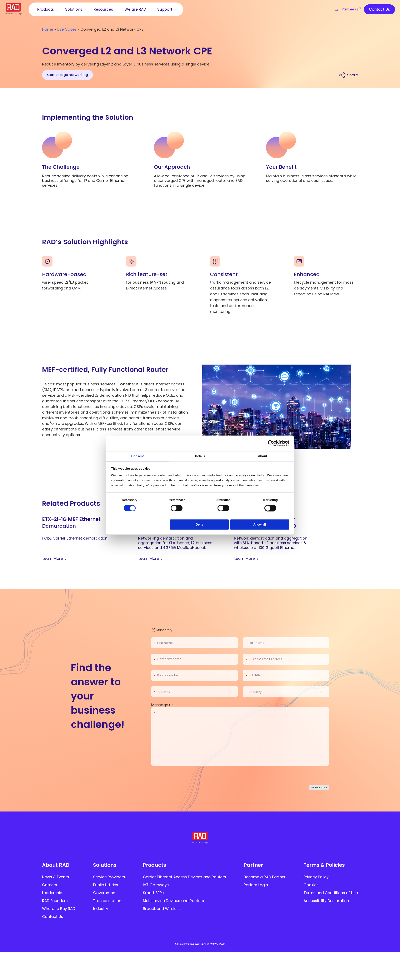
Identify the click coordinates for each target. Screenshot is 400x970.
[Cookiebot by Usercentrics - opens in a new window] (271, 443)
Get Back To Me (319, 787)
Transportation (107, 900)
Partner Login (256, 884)
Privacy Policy (316, 876)
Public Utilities (105, 884)
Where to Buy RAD (58, 908)
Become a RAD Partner (265, 876)
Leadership (52, 892)
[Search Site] (334, 9)
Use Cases (67, 29)
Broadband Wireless (162, 908)
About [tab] (262, 456)
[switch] (176, 508)
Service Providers (109, 876)
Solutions (104, 865)
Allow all (259, 524)
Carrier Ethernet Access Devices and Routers (184, 876)
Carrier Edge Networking (67, 74)
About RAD (55, 865)
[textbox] (165, 691)
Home (47, 29)
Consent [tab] (137, 456)
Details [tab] (200, 456)
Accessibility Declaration (326, 900)
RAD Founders (55, 900)
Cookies (311, 884)
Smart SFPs (153, 892)
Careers (49, 884)
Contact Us (52, 916)
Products (154, 865)
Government (105, 892)
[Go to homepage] (13, 13)
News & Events (55, 876)
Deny (199, 524)
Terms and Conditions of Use (331, 892)
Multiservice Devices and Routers (173, 900)
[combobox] (197, 691)
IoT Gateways (156, 884)
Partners (349, 9)
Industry (100, 908)
